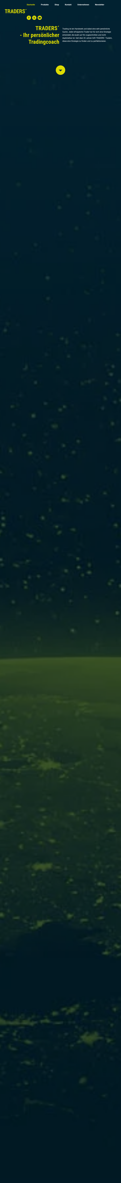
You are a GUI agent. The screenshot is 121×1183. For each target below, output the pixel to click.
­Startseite (31, 5)
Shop (57, 5)
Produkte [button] (45, 5)
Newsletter (99, 5)
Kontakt (68, 5)
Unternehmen (83, 5)
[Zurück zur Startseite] (16, 11)
